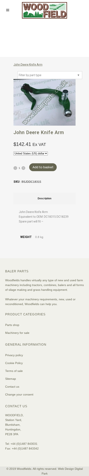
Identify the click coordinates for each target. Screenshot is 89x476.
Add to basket (42, 167)
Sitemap (10, 378)
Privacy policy (14, 355)
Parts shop (12, 325)
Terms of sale (14, 371)
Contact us (12, 386)
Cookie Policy (14, 363)
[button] (70, 85)
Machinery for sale (17, 332)
